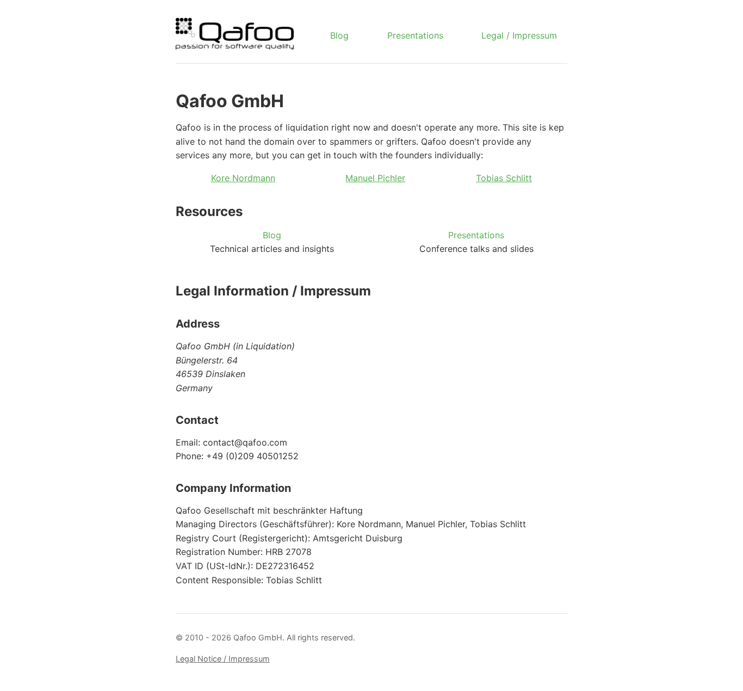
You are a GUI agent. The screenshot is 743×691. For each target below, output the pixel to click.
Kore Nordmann (243, 177)
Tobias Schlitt (504, 177)
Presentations (415, 35)
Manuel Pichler (375, 177)
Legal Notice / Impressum (223, 658)
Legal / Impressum (519, 35)
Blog (339, 35)
